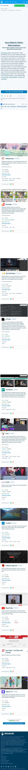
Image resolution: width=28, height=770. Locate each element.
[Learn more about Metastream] (3, 158)
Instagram (20, 750)
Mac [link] (5, 106)
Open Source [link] (13, 106)
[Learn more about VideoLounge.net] (3, 565)
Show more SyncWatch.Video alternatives (14, 723)
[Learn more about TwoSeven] (3, 389)
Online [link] (2, 106)
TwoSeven (4, 79)
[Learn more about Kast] (3, 433)
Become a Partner (4, 762)
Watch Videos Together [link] (22, 106)
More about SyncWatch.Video (13, 91)
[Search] (24, 2)
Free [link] (8, 106)
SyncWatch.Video (6, 53)
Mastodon (8, 750)
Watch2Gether (13, 77)
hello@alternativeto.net (6, 749)
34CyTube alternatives (6, 331)
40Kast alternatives (5, 444)
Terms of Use (3, 756)
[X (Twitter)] (3, 766)
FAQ (2, 754)
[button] (17, 159)
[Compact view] (24, 104)
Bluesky (12, 750)
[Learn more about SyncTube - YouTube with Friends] (3, 650)
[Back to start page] (2, 2)
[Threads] (10, 766)
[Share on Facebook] (2, 96)
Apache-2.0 (12, 219)
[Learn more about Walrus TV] (3, 691)
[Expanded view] (22, 104)
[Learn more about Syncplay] (3, 204)
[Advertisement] (14, 25)
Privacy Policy (4, 757)
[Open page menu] (26, 1)
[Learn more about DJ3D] (3, 482)
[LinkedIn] (15, 766)
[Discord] (1, 766)
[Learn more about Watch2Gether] (3, 273)
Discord (15, 749)
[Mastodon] (6, 766)
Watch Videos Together (6, 174)
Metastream (5, 73)
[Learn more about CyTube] (3, 319)
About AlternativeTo (5, 760)
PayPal (11, 753)
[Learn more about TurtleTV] (3, 523)
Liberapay (6, 753)
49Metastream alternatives (6, 166)
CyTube (20, 77)
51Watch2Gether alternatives (7, 281)
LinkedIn (2, 751)
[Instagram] (13, 766)
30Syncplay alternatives (6, 215)
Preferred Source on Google (7, 763)
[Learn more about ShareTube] (3, 608)
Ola (9, 739)
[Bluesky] (8, 766)
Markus (13, 739)
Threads (16, 750)
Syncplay (5, 77)
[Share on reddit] (8, 96)
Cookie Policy (3, 759)
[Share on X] (5, 96)
